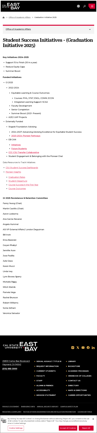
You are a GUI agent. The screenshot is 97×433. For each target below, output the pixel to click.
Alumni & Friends (44, 385)
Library (72, 361)
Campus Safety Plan (69, 406)
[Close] (93, 419)
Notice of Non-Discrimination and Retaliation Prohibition (49, 412)
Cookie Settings (85, 412)
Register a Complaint (11, 412)
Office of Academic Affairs (20, 17)
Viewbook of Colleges (79, 376)
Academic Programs (78, 371)
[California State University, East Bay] (20, 346)
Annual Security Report (47, 406)
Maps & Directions (77, 390)
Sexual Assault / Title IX (48, 361)
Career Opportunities (79, 395)
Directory (73, 385)
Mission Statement (46, 395)
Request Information (47, 366)
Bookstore (74, 366)
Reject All (86, 428)
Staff (39, 381)
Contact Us (74, 381)
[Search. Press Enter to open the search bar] (84, 6)
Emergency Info (28, 406)
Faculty (40, 376)
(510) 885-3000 (9, 369)
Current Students (46, 371)
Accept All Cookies (68, 428)
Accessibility (43, 390)
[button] (78, 6)
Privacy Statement (10, 406)
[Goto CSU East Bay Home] (3, 17)
